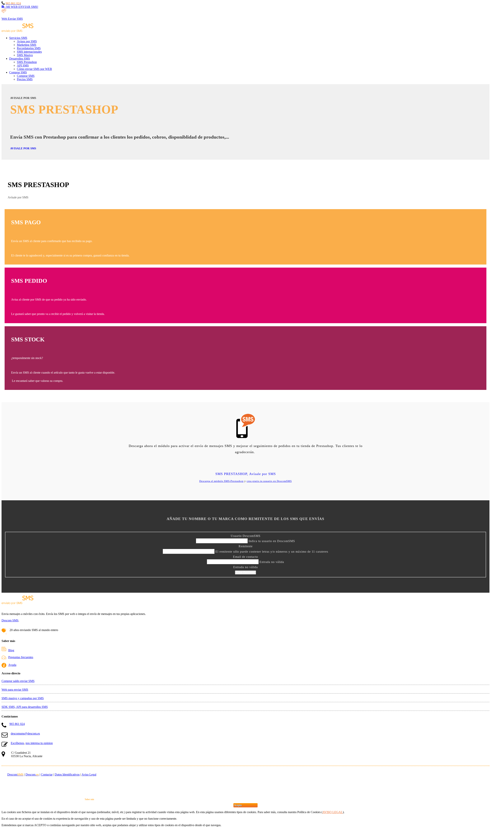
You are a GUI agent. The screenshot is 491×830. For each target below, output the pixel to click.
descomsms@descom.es (25, 733)
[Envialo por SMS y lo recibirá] (17, 607)
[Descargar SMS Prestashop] (245, 425)
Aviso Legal (89, 774)
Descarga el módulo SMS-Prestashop (221, 481)
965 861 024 (17, 724)
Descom (15, 774)
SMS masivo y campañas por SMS (23, 698)
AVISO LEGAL (332, 812)
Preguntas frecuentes (20, 657)
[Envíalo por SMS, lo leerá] (17, 31)
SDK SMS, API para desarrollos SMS (25, 706)
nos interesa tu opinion (39, 743)
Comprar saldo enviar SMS (18, 681)
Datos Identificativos (67, 774)
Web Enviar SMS (12, 18)
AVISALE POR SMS (23, 148)
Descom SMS (10, 620)
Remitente (246, 546)
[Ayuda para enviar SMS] (5, 664)
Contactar (47, 774)
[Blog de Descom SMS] (5, 650)
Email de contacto (245, 556)
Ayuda (12, 664)
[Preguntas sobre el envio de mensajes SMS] (5, 657)
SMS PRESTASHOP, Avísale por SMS (245, 474)
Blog (11, 650)
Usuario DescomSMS (245, 535)
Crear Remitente (245, 572)
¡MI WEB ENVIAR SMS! (21, 6)
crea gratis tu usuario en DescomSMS (269, 481)
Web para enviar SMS (15, 689)
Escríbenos (17, 743)
